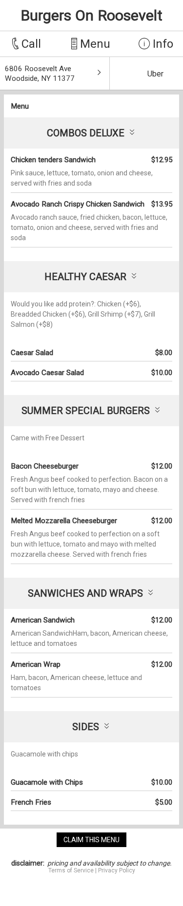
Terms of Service (71, 870)
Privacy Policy (116, 870)
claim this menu (91, 840)
